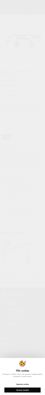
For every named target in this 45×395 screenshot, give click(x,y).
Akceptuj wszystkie (22, 390)
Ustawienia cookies (22, 384)
